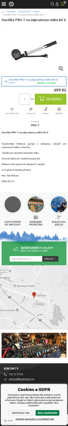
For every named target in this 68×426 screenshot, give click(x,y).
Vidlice (36, 11)
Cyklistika (11, 11)
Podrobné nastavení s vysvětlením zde (34, 419)
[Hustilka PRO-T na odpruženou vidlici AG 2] (34, 49)
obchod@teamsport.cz (21, 379)
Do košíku (54, 99)
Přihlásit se (57, 3)
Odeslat (48, 259)
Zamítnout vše (20, 412)
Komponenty (24, 11)
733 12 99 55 (16, 374)
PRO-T (35, 125)
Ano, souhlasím (47, 412)
